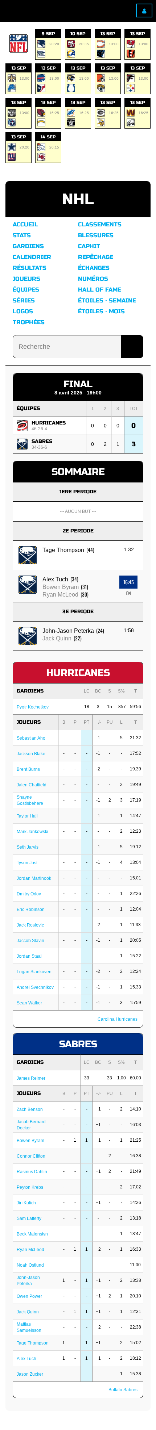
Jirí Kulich (26, 1202)
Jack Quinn (56, 638)
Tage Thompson (63, 550)
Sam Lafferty (29, 1218)
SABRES (42, 441)
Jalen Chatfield (31, 784)
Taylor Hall (27, 816)
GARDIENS (30, 691)
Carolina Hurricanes (117, 1019)
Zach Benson (30, 1109)
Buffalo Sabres (122, 1389)
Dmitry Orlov (29, 893)
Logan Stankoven (34, 971)
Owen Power (29, 1296)
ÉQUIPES (28, 408)
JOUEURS (29, 722)
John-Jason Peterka (68, 631)
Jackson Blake (31, 753)
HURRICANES (49, 423)
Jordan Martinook (34, 878)
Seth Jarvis (27, 847)
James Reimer (31, 1078)
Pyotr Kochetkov (33, 707)
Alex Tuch (55, 579)
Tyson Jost (27, 862)
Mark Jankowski (32, 831)
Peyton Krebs (30, 1187)
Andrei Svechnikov (35, 987)
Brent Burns (28, 769)
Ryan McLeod (60, 594)
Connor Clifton (31, 1156)
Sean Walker (29, 1002)
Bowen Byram (60, 587)
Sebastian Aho (31, 738)
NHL (78, 199)
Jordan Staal (29, 956)
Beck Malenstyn (32, 1234)
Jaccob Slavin (30, 940)
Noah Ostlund (30, 1265)
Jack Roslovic (30, 925)
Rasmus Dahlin (32, 1171)
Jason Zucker (30, 1374)
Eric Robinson (31, 909)
